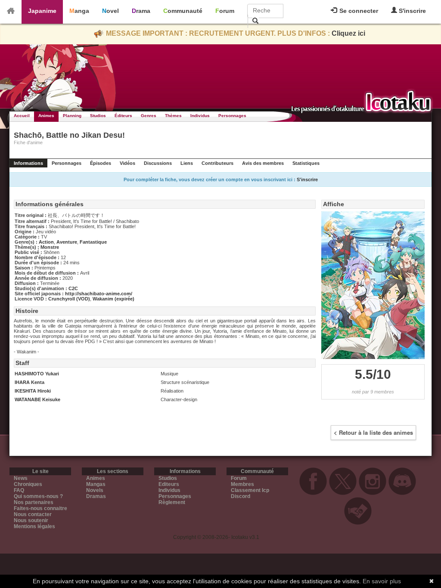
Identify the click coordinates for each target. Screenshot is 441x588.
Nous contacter (33, 514)
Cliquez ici (348, 33)
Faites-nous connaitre (40, 508)
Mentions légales (34, 526)
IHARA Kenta (29, 382)
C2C (73, 288)
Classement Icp (250, 490)
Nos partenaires (33, 502)
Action (46, 241)
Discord (240, 496)
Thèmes (173, 115)
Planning (72, 115)
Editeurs (168, 484)
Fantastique (93, 241)
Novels (94, 490)
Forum (224, 10)
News (21, 478)
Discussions (158, 163)
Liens (186, 163)
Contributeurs (217, 163)
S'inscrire (411, 10)
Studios (98, 115)
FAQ (19, 490)
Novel (110, 10)
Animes (46, 115)
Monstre (49, 247)
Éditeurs (123, 115)
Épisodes (100, 163)
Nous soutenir (31, 520)
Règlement (171, 502)
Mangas (96, 484)
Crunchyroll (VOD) (69, 298)
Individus (200, 115)
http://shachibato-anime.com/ (98, 293)
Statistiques (306, 163)
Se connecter (358, 10)
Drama (141, 10)
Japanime (42, 10)
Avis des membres (263, 163)
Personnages (232, 115)
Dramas (96, 496)
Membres (242, 484)
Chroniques (28, 484)
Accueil (22, 115)
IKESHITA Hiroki (33, 390)
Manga (79, 10)
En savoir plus (382, 581)
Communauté (182, 10)
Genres (148, 115)
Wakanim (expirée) (113, 298)
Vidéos (127, 163)
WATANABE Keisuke (37, 399)
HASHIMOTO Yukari (37, 373)
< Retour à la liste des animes (373, 432)
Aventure (66, 241)
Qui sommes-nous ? (38, 496)
